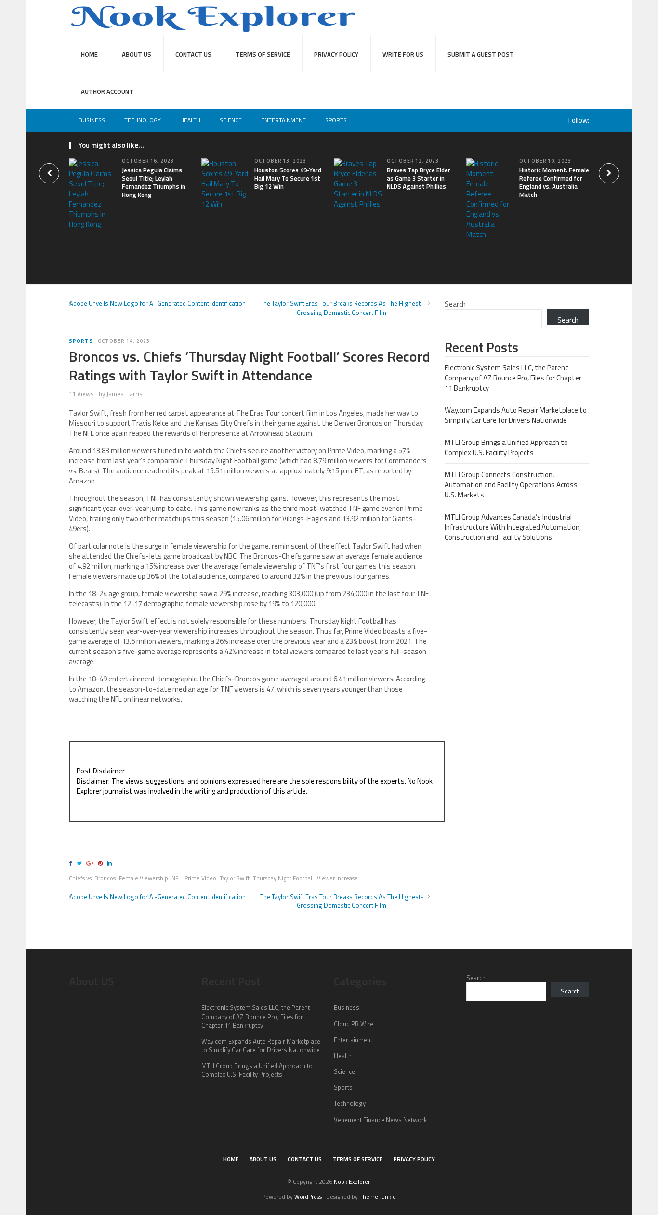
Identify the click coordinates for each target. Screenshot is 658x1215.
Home (89, 54)
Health (190, 120)
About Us (136, 54)
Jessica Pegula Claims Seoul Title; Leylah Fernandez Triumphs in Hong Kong (153, 182)
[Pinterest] (101, 863)
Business (92, 120)
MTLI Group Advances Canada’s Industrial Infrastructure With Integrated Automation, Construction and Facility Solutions (513, 527)
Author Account (107, 91)
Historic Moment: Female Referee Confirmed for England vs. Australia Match (554, 182)
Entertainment (283, 120)
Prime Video (200, 878)
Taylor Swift (235, 878)
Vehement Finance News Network (380, 1119)
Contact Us (193, 54)
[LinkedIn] (111, 863)
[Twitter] (81, 863)
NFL (176, 878)
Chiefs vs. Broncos (92, 878)
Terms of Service (263, 54)
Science (231, 120)
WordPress (308, 1196)
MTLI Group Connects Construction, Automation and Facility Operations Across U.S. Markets (511, 484)
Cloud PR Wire (353, 1024)
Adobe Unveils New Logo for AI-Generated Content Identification (157, 303)
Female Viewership (143, 878)
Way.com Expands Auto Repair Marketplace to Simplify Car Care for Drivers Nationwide (516, 415)
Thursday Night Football (283, 878)
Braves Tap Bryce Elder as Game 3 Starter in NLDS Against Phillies (418, 178)
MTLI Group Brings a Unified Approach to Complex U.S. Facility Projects (506, 447)
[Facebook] (72, 863)
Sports (336, 120)
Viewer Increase (337, 878)
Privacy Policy (336, 54)
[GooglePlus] (91, 863)
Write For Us (402, 54)
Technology (142, 120)
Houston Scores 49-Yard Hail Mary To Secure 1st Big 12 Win (287, 178)
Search (455, 304)
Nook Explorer (351, 1181)
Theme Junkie (377, 1196)
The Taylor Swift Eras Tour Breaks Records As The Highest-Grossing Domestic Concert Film (341, 308)
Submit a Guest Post (480, 54)
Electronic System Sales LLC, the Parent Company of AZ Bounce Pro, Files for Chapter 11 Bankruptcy (513, 377)
